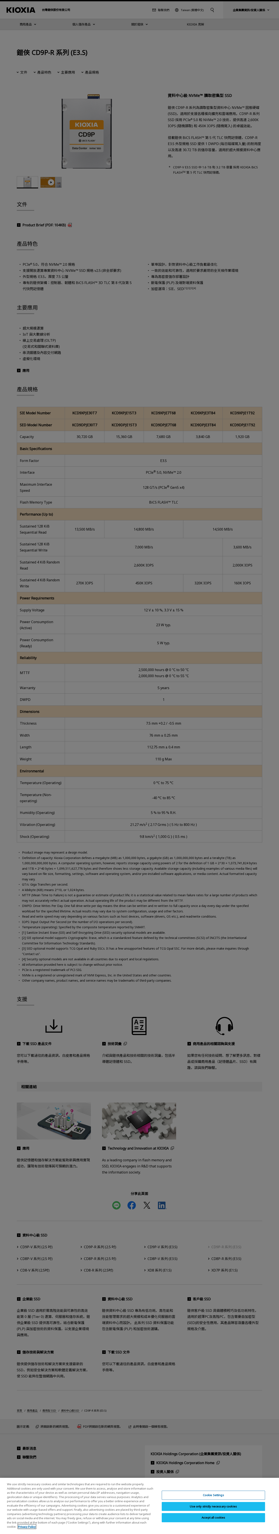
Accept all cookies (213, 1517)
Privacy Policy (27, 1527)
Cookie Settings (213, 1495)
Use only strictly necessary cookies (213, 1506)
